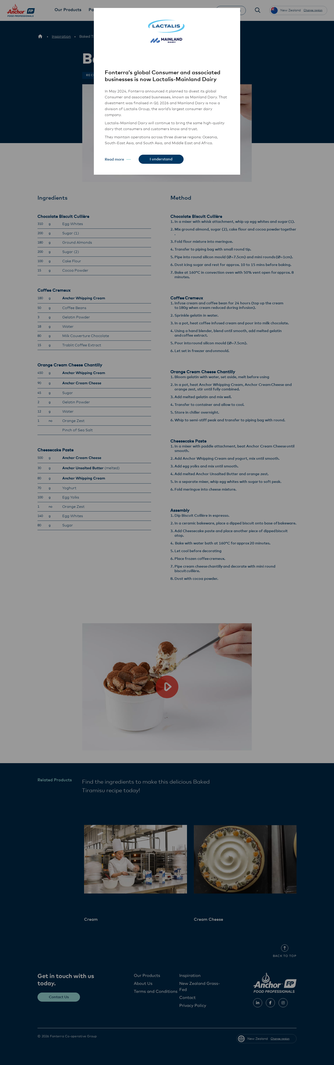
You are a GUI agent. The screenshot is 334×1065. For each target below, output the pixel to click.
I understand (161, 159)
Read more (114, 159)
